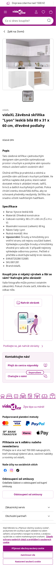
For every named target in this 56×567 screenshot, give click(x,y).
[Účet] (36, 12)
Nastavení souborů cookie (28, 561)
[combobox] (27, 21)
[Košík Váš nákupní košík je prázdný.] (50, 12)
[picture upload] (27, 323)
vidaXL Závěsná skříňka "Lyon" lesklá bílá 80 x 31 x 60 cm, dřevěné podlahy (25, 120)
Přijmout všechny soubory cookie (28, 548)
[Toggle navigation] (5, 12)
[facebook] (5, 470)
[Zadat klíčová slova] (49, 20)
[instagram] (11, 470)
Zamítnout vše (28, 555)
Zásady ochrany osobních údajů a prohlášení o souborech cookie (28, 539)
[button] (27, 507)
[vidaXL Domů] (19, 12)
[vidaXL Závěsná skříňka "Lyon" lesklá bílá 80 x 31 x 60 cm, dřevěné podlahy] (28, 64)
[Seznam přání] (43, 12)
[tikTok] (17, 470)
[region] (28, 544)
